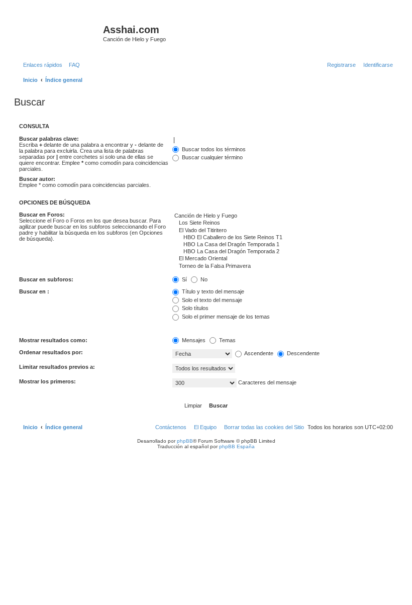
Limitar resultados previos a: (57, 367)
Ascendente (258, 353)
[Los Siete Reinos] (282, 223)
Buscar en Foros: (42, 215)
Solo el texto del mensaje (211, 300)
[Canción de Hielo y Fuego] (282, 216)
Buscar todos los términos (213, 149)
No (203, 279)
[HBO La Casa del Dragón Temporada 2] (282, 251)
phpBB (185, 441)
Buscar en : (34, 291)
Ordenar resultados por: (51, 352)
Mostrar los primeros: (47, 381)
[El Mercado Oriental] (282, 258)
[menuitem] (72, 65)
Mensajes (192, 340)
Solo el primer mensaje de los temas (225, 317)
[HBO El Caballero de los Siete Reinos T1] (282, 237)
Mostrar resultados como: (53, 340)
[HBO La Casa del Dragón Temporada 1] (282, 244)
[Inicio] (60, 33)
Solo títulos (194, 308)
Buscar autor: (37, 179)
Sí (183, 279)
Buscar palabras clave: (49, 139)
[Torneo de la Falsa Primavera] (282, 266)
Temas (227, 340)
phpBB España (237, 446)
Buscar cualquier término (211, 157)
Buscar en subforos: (46, 279)
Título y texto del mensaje (212, 291)
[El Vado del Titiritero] (282, 230)
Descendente (302, 353)
